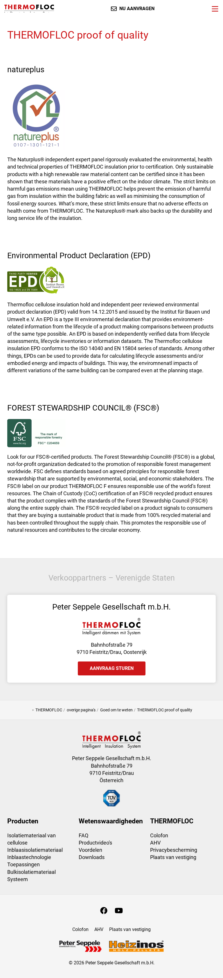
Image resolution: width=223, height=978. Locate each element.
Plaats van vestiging (173, 857)
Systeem (17, 879)
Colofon (159, 835)
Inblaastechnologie (29, 857)
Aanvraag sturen (112, 668)
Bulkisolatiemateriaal (31, 872)
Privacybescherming (173, 850)
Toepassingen (23, 864)
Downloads (92, 857)
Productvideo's (95, 843)
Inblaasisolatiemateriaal (35, 850)
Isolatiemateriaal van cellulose (31, 839)
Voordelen (90, 850)
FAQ (83, 835)
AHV (155, 843)
